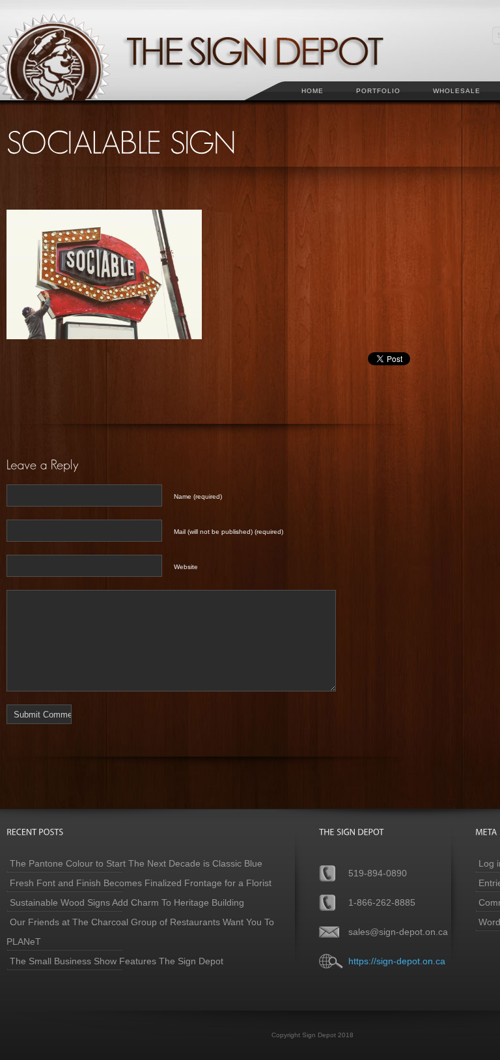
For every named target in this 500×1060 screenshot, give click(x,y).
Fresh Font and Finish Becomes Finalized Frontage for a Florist (140, 883)
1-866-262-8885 (381, 902)
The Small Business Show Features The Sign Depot (116, 961)
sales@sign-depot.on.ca (398, 932)
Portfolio (378, 90)
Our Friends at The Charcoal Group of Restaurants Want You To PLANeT (140, 932)
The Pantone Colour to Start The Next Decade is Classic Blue (136, 863)
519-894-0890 (377, 873)
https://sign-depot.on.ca (396, 961)
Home (312, 90)
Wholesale (456, 90)
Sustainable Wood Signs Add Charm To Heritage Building (127, 902)
